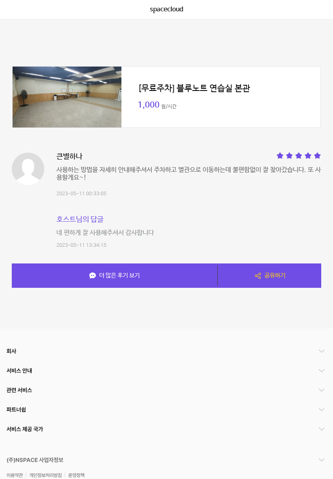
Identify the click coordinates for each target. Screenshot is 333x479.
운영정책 (76, 475)
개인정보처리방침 (45, 475)
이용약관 (14, 475)
